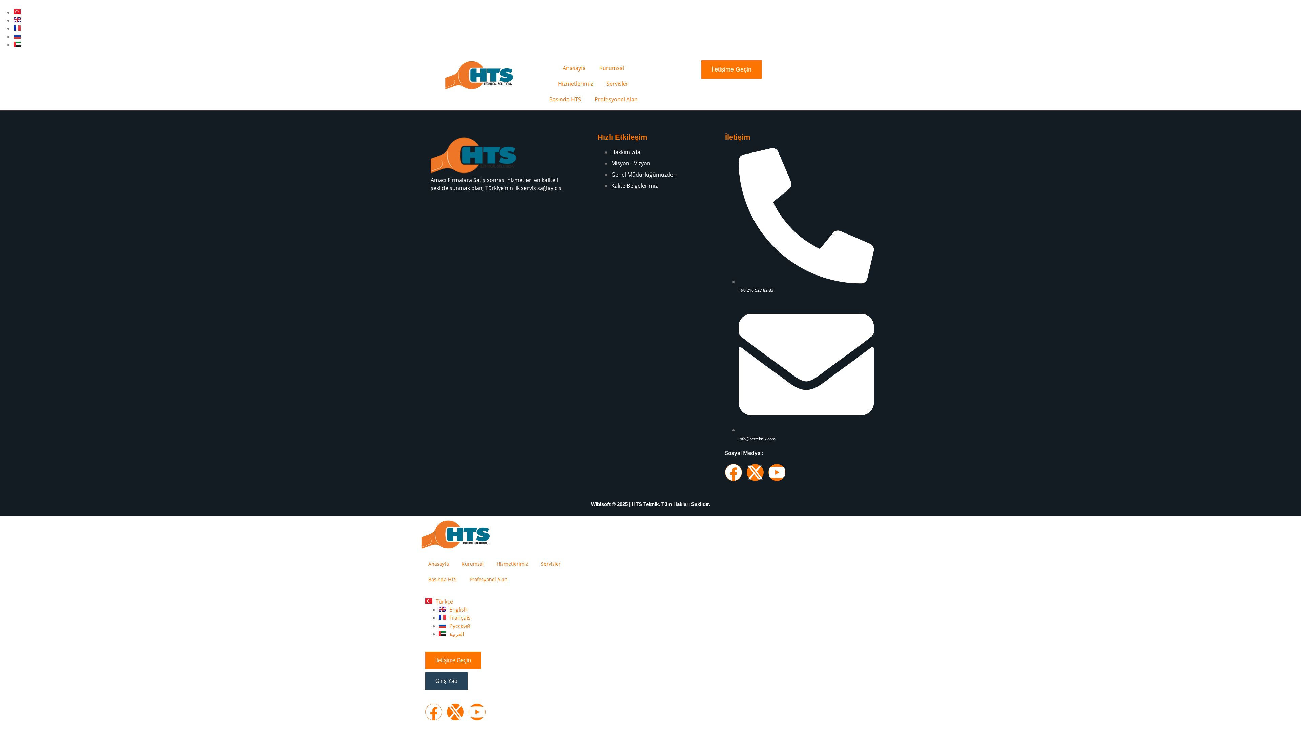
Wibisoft (601, 504)
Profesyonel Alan (616, 99)
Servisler (617, 83)
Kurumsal (611, 68)
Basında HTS (565, 99)
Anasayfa (574, 68)
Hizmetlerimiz (575, 83)
